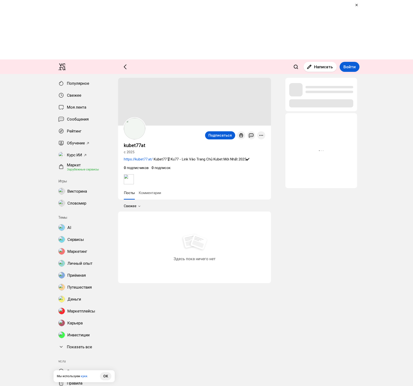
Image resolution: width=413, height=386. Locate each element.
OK (105, 376)
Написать (323, 66)
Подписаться (220, 135)
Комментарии (150, 193)
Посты (129, 193)
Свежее (130, 206)
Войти (349, 66)
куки (84, 376)
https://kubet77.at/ (138, 159)
